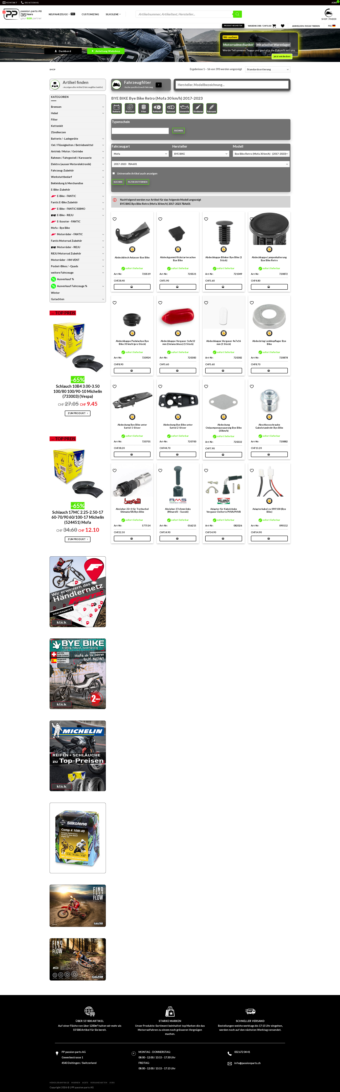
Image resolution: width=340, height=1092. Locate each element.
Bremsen (56, 106)
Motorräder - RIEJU (68, 247)
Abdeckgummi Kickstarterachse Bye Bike (178, 259)
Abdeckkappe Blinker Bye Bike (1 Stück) (223, 259)
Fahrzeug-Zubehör (62, 170)
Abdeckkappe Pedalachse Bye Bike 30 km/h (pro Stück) (132, 342)
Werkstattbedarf (61, 176)
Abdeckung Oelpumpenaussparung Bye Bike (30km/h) (224, 427)
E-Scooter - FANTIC (68, 221)
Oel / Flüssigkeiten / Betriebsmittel (72, 145)
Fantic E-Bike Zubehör (64, 202)
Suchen (178, 130)
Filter (54, 119)
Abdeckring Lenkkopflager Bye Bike (269, 342)
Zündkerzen (58, 132)
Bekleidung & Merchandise (67, 183)
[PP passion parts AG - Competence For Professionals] (22, 14)
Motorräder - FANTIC (70, 234)
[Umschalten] (103, 107)
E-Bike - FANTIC (66, 195)
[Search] (237, 14)
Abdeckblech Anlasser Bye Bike (132, 257)
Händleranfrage (59, 1082)
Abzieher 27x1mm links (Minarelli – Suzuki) (178, 510)
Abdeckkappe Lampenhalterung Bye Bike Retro (269, 259)
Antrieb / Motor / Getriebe (67, 151)
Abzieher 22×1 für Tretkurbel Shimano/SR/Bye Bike (132, 510)
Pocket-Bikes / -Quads (64, 266)
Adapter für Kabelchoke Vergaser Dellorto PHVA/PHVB (223, 510)
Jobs (112, 1082)
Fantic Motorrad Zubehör (66, 240)
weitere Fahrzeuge (62, 272)
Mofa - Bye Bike (60, 227)
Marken (75, 1082)
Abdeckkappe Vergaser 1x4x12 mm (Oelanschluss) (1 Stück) (178, 342)
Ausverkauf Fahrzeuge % (72, 286)
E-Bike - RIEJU (65, 215)
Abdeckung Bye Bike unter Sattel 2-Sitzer (178, 426)
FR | (330, 26)
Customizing (90, 14)
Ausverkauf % (65, 279)
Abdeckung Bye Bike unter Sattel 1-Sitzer (132, 426)
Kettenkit (57, 125)
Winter (55, 292)
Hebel (54, 113)
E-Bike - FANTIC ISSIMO (71, 208)
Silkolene (112, 14)
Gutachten (57, 299)
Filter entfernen (137, 182)
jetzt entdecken (282, 56)
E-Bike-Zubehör (60, 189)
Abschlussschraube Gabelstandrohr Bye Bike (269, 426)
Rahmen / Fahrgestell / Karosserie (71, 157)
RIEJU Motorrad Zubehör (66, 253)
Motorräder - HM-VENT (65, 259)
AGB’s (85, 1082)
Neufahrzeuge (58, 14)
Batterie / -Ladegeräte (64, 138)
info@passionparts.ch (247, 1063)
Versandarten (98, 1082)
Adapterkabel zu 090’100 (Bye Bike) (269, 510)
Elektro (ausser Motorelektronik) (71, 164)
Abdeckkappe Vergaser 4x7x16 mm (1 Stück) (223, 342)
